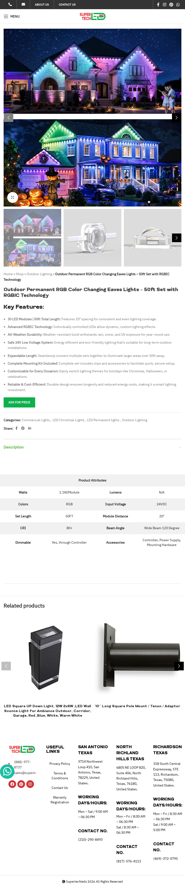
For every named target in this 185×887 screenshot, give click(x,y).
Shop (20, 274)
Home (8, 274)
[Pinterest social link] (171, 4)
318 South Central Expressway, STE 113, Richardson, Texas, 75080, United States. (166, 774)
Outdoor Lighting (39, 274)
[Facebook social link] (158, 4)
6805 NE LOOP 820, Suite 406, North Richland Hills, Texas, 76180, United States (131, 778)
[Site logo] (92, 16)
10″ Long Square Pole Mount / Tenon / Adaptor (137, 706)
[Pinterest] (21, 784)
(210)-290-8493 (90, 839)
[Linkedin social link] (30, 428)
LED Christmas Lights (68, 420)
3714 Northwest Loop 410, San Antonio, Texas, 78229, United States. (90, 772)
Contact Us (60, 788)
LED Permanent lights (103, 420)
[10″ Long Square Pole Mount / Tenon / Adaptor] (137, 658)
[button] (8, 117)
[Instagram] (30, 784)
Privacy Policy (59, 763)
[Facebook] (12, 784)
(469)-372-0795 (165, 858)
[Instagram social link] (164, 4)
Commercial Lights (36, 420)
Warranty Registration (60, 799)
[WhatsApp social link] (178, 4)
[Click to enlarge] (12, 197)
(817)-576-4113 (128, 861)
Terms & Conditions (60, 775)
